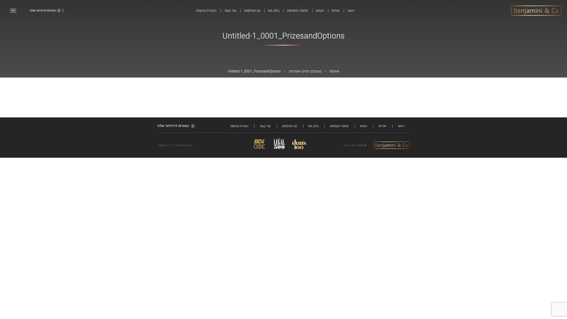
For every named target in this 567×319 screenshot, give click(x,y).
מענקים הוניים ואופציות (305, 71)
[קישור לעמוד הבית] (536, 11)
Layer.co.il (163, 145)
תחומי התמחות (297, 11)
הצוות (320, 11)
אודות (336, 11)
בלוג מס (273, 11)
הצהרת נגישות (206, 11)
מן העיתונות (252, 11)
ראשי (351, 11)
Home (334, 71)
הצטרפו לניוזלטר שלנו (43, 10)
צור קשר (230, 11)
